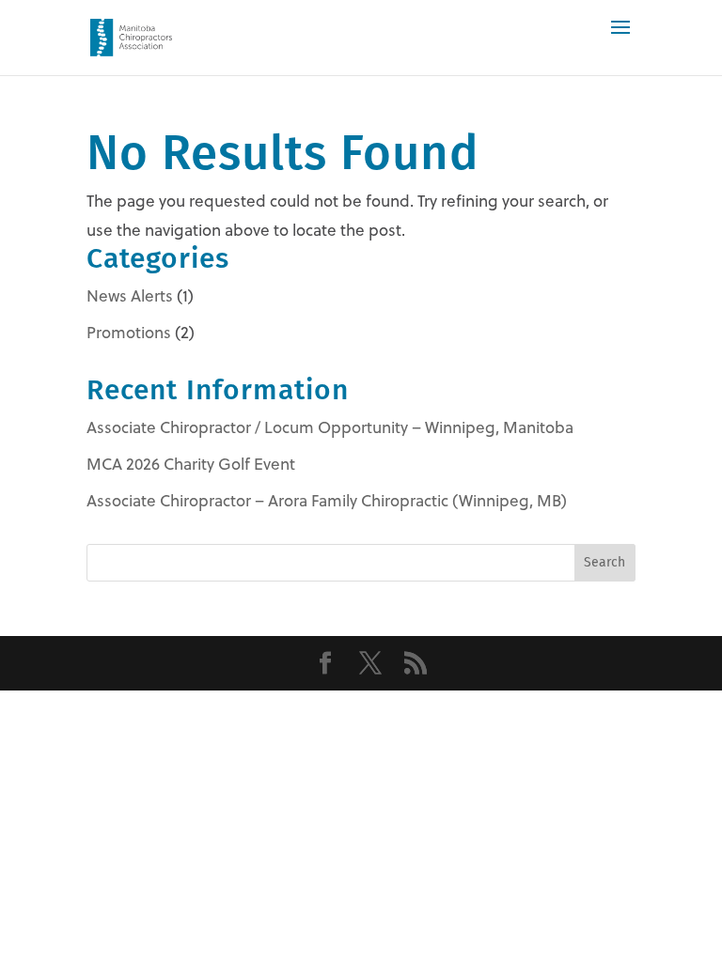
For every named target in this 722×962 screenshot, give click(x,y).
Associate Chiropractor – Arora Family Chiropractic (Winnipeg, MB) (326, 500)
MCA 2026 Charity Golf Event (190, 464)
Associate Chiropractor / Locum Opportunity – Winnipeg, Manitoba (329, 427)
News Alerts (129, 296)
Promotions (128, 332)
